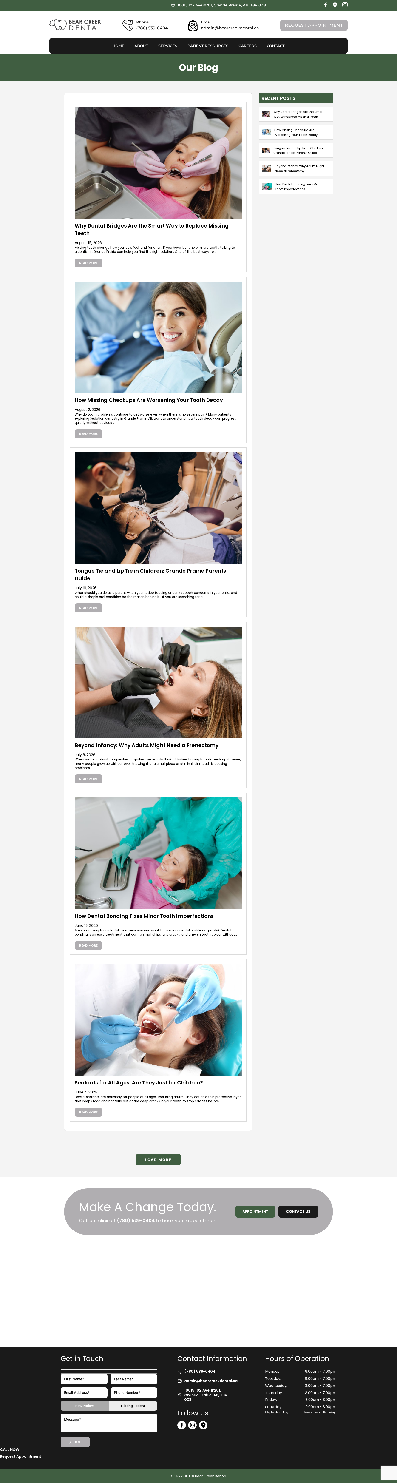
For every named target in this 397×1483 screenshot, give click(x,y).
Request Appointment (314, 25)
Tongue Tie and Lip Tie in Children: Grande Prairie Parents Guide (298, 150)
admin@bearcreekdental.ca (211, 1381)
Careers (247, 46)
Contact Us (298, 1211)
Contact (276, 46)
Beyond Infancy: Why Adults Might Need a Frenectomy (146, 745)
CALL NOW (9, 1449)
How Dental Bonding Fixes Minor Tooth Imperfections (144, 916)
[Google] (334, 6)
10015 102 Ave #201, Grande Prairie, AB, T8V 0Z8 (222, 5)
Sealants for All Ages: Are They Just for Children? (139, 1082)
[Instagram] (345, 6)
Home (118, 46)
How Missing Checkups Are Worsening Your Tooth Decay (149, 400)
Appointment (255, 1211)
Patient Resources (207, 46)
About (141, 46)
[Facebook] (325, 6)
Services (167, 46)
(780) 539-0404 (136, 1220)
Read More (88, 263)
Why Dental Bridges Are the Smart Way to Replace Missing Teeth (298, 114)
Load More (158, 1159)
